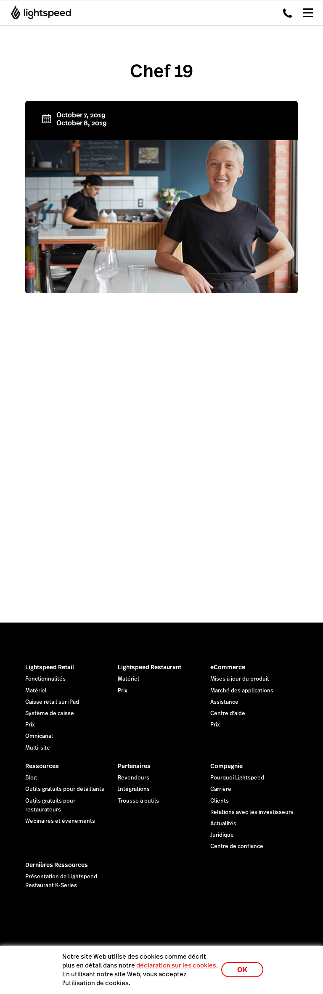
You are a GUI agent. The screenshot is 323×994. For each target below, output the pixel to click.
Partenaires (134, 766)
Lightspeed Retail (49, 667)
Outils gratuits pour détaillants (64, 789)
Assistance (224, 702)
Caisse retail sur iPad (52, 702)
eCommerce (227, 667)
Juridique (222, 835)
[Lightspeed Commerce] (38, 12)
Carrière (220, 789)
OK (242, 970)
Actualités (223, 823)
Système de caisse (49, 713)
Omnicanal (39, 736)
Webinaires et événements (60, 821)
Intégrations (134, 789)
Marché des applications (241, 690)
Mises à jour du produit (239, 679)
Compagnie (226, 766)
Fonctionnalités (45, 679)
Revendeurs (133, 778)
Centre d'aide (227, 713)
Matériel (36, 690)
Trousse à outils (138, 801)
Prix (30, 725)
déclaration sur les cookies (176, 965)
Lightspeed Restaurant (149, 667)
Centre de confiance (236, 846)
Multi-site (37, 748)
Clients (219, 801)
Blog (31, 778)
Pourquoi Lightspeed (237, 778)
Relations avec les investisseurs (252, 812)
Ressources (42, 766)
